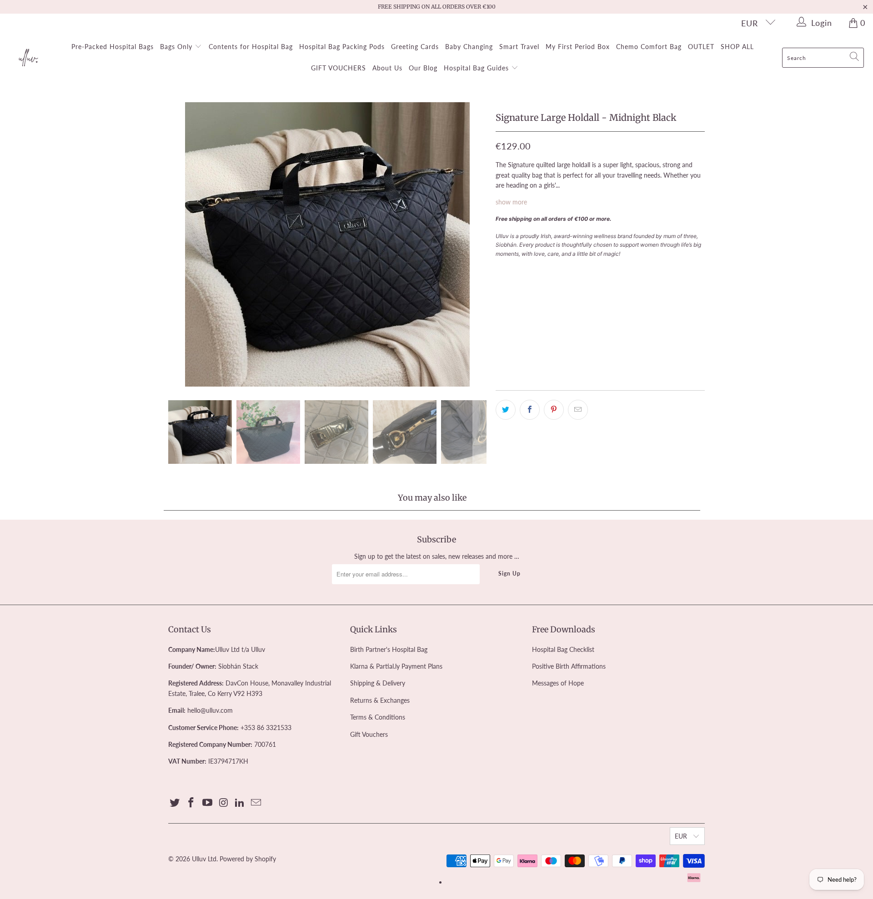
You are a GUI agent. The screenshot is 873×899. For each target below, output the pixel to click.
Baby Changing (469, 46)
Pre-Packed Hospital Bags (112, 46)
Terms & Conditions (377, 717)
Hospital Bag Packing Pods (342, 46)
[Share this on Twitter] (506, 410)
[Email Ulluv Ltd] (256, 803)
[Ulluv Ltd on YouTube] (207, 803)
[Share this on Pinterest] (554, 410)
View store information (533, 368)
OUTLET (701, 46)
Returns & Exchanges (380, 700)
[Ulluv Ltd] (28, 58)
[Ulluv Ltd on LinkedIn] (240, 803)
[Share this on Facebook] (530, 410)
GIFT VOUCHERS (338, 68)
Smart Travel (519, 46)
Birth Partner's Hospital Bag (388, 649)
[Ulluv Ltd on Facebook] (191, 803)
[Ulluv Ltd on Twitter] (175, 803)
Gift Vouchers (369, 734)
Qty (501, 269)
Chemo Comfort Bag (649, 46)
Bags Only (177, 46)
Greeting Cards (415, 46)
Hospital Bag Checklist (563, 649)
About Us (387, 68)
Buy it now (651, 312)
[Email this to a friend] (578, 410)
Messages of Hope (558, 683)
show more (511, 202)
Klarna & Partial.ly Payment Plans (396, 666)
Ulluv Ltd (204, 859)
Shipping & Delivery (377, 683)
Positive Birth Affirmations (569, 666)
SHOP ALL (737, 46)
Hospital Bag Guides (477, 68)
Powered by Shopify (248, 859)
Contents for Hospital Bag (251, 46)
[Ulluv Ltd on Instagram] (224, 803)
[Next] (479, 244)
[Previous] (175, 244)
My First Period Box (578, 46)
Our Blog (423, 68)
